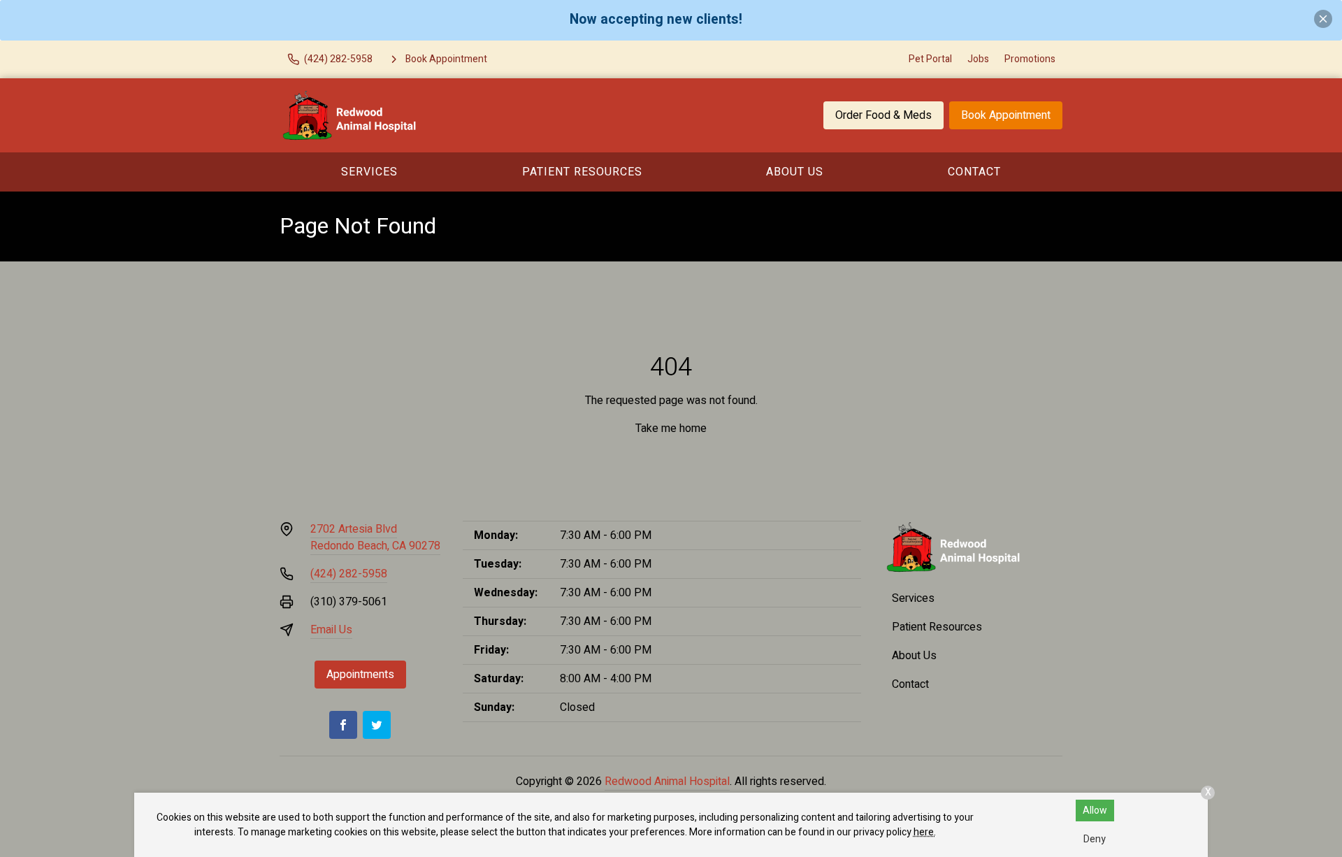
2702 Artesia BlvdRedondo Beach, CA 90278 (375, 537)
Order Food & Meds (883, 115)
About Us (794, 172)
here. (925, 832)
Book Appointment (1006, 115)
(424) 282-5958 (348, 574)
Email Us (331, 629)
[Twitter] (377, 725)
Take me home (671, 428)
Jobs (978, 59)
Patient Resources (582, 172)
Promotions (1029, 59)
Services (369, 172)
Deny (1094, 839)
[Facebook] (343, 725)
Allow (1095, 810)
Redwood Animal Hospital (667, 781)
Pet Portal (930, 59)
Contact (974, 172)
